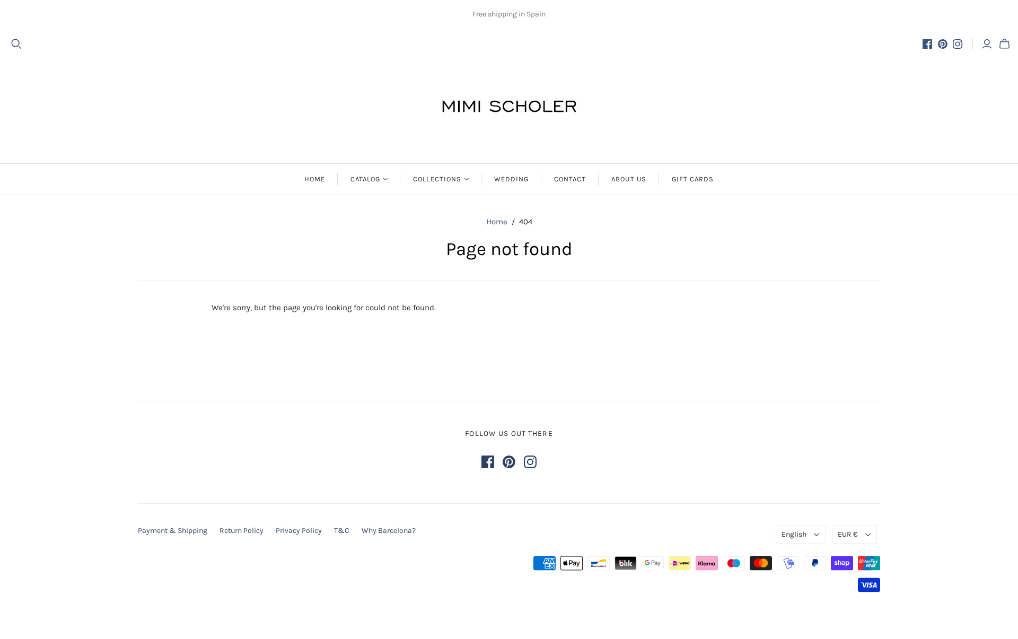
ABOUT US (628, 179)
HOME (314, 179)
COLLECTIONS (437, 179)
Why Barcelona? (389, 530)
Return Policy (242, 530)
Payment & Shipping (172, 530)
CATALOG (365, 179)
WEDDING (511, 179)
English (794, 534)
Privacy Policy (299, 530)
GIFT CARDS (693, 179)
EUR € (848, 534)
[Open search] (16, 44)
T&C (341, 530)
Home (496, 221)
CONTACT (570, 179)
